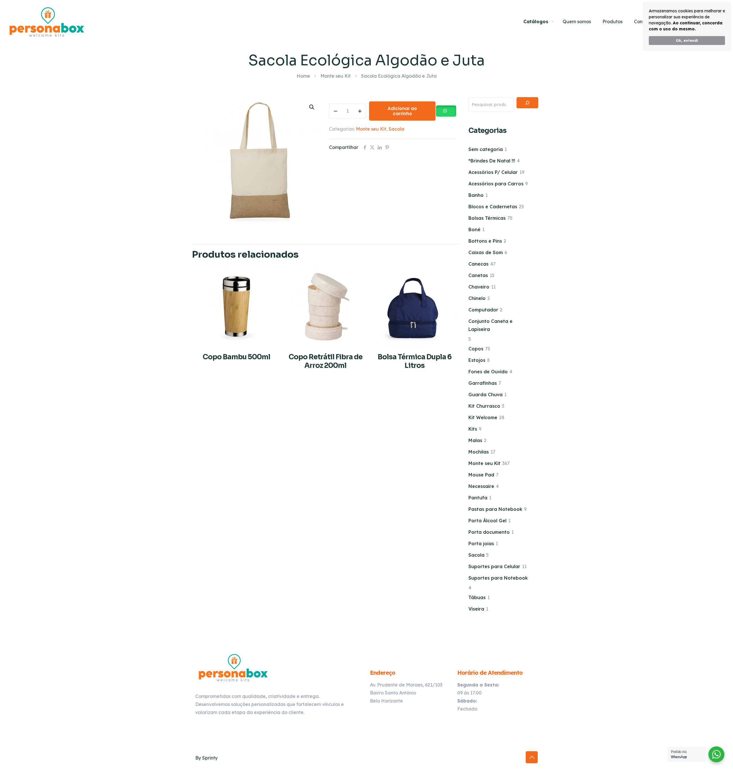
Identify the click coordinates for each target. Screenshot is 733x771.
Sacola (396, 129)
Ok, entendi (687, 40)
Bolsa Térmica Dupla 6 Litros (415, 361)
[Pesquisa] (527, 102)
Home (303, 76)
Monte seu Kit (335, 76)
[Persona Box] (47, 21)
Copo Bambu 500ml (236, 357)
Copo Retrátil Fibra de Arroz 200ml (325, 361)
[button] (312, 107)
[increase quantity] (360, 111)
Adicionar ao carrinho (402, 111)
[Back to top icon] (532, 757)
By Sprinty (206, 758)
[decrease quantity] (335, 111)
